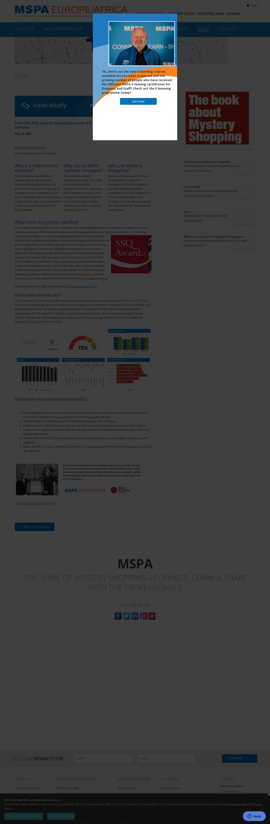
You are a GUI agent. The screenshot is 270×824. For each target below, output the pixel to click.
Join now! (138, 101)
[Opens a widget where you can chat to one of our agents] (254, 816)
